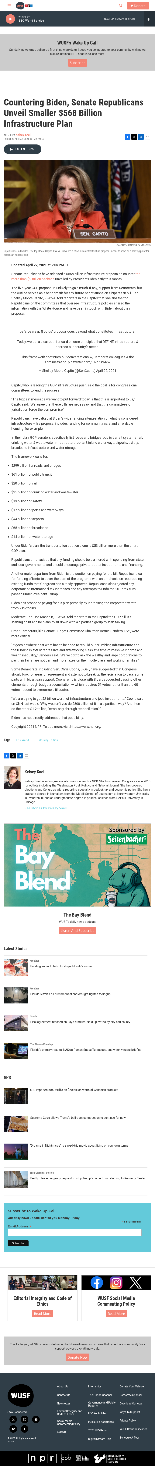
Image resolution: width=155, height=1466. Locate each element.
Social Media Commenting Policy (68, 1422)
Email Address (19, 1226)
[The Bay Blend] (77, 865)
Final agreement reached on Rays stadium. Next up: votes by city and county (80, 1022)
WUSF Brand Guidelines (133, 1429)
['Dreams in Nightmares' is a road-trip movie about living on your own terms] (16, 1152)
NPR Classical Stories (42, 1172)
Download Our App (131, 1403)
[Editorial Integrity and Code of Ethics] (42, 1282)
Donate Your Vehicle (132, 1386)
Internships (95, 1386)
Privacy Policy (128, 1420)
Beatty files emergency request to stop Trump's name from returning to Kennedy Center (87, 1178)
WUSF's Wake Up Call (77, 43)
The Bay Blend (77, 915)
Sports (33, 1016)
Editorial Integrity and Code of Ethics (42, 1301)
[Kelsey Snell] (12, 777)
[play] (10, 19)
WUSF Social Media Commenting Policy (116, 1301)
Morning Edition (48, 740)
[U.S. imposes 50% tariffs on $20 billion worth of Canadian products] (16, 1096)
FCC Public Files (97, 1413)
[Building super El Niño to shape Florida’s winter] (16, 967)
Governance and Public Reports (101, 1404)
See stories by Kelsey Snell (46, 808)
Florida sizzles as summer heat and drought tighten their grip (70, 994)
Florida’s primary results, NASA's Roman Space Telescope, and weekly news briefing (85, 1050)
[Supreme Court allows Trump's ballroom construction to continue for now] (16, 1124)
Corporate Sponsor (131, 1395)
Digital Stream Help (99, 1439)
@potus (46, 331)
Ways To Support (130, 1412)
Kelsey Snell (23, 135)
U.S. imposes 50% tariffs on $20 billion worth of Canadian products (74, 1090)
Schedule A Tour (129, 1437)
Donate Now (77, 1357)
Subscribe (77, 62)
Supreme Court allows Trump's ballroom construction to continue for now (78, 1118)
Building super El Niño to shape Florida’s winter (61, 966)
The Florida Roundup (41, 1044)
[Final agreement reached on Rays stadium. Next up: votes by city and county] (16, 1023)
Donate (140, 6)
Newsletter (63, 1403)
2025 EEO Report (98, 1430)
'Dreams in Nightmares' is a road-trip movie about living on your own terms (79, 1145)
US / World (22, 740)
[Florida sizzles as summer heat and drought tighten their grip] (16, 995)
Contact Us (63, 1395)
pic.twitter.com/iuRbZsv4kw (89, 362)
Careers (62, 1431)
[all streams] (149, 19)
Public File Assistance (101, 1422)
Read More (42, 1313)
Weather (34, 960)
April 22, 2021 (106, 371)
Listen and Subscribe (77, 930)
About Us (62, 1386)
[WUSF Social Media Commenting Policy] (116, 1282)
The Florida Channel (100, 1395)
